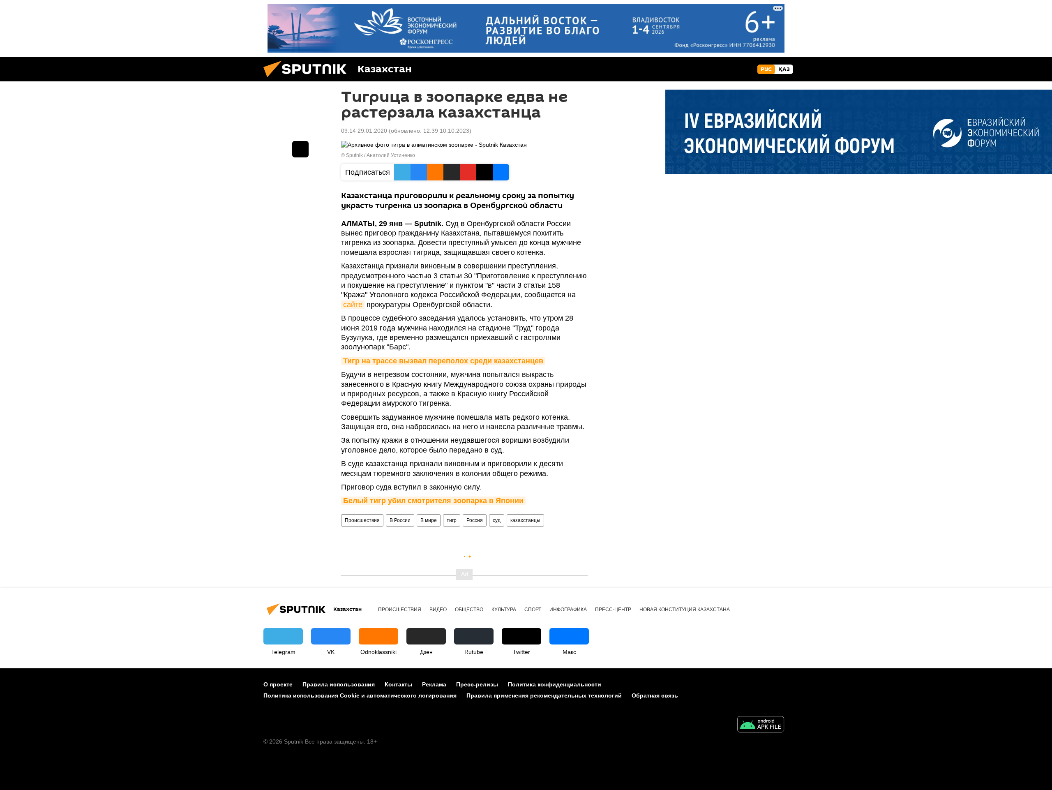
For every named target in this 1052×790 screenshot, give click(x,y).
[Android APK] (761, 725)
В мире (428, 520)
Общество (469, 609)
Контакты (398, 684)
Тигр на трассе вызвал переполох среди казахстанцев (443, 361)
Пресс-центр (613, 609)
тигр (452, 520)
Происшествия (362, 520)
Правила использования (338, 684)
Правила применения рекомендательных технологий (544, 695)
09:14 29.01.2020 (364, 130)
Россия (474, 520)
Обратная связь (655, 695)
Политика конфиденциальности (554, 684)
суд (497, 520)
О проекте (278, 684)
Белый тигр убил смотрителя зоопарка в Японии (433, 501)
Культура (503, 609)
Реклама (434, 684)
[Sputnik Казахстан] (308, 79)
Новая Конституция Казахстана (684, 609)
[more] (300, 149)
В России (400, 520)
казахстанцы (525, 520)
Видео (438, 609)
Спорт (532, 609)
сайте (352, 304)
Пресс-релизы (477, 684)
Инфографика (568, 609)
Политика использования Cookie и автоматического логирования (360, 695)
